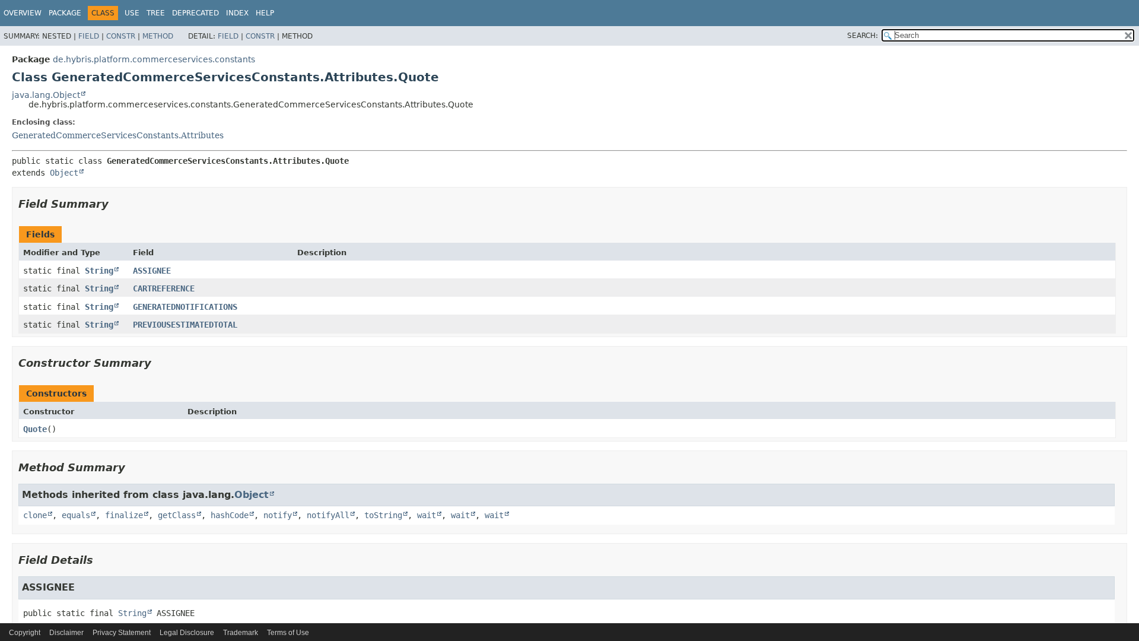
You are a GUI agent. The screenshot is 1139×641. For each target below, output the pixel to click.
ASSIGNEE (152, 270)
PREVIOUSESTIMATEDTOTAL (185, 324)
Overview (23, 13)
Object (64, 172)
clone (35, 515)
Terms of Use (288, 633)
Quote (35, 429)
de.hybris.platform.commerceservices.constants (154, 59)
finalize (124, 515)
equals (76, 515)
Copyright (24, 633)
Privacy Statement (122, 633)
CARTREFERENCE (164, 288)
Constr (120, 36)
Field (88, 36)
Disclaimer (66, 633)
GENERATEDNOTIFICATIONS (185, 307)
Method (157, 36)
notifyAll (328, 515)
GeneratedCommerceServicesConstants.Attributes (118, 135)
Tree (156, 13)
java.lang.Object (46, 95)
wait (426, 515)
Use (132, 13)
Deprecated (195, 13)
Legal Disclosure (187, 633)
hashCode (230, 515)
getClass (177, 515)
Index (237, 13)
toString (383, 515)
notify (277, 515)
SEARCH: (862, 35)
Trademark (240, 633)
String (99, 270)
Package (65, 13)
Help (265, 13)
